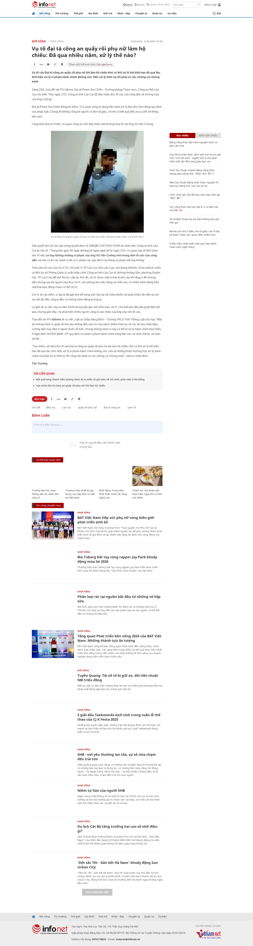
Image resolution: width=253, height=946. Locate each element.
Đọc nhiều (182, 135)
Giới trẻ (107, 13)
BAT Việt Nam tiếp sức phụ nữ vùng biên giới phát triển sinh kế (115, 519)
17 (212, 173)
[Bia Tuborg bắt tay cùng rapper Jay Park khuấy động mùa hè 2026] (53, 565)
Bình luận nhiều (208, 135)
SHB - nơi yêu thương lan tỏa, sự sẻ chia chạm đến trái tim (116, 756)
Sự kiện (172, 13)
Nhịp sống (57, 41)
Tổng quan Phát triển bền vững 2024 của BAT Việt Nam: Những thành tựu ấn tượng (119, 638)
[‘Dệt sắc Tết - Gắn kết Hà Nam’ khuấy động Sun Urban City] (53, 870)
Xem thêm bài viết (97, 892)
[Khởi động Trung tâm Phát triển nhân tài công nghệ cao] (114, 476)
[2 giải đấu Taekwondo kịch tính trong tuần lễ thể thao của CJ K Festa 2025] (53, 723)
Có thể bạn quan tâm (48, 459)
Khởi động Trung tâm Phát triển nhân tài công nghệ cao (113, 494)
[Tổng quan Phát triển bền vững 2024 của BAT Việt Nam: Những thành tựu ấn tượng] (53, 644)
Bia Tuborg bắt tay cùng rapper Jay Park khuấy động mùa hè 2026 (117, 559)
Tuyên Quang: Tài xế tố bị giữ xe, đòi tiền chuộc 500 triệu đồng (117, 677)
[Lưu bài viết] (62, 64)
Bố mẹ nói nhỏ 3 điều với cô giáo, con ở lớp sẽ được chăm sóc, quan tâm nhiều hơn (194, 233)
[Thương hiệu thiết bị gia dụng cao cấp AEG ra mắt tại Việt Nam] (80, 476)
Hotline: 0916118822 (160, 4)
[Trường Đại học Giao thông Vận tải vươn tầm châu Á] (47, 476)
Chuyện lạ (141, 13)
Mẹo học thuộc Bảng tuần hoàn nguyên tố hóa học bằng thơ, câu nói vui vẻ (194, 184)
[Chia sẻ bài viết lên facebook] (34, 64)
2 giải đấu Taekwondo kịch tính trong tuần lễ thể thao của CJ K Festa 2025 (118, 717)
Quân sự (157, 13)
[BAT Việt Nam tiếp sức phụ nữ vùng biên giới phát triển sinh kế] (53, 525)
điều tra (50, 407)
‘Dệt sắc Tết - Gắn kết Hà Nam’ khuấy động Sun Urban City (117, 864)
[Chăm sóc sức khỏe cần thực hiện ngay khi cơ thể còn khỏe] (147, 476)
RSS (219, 13)
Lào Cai (66, 407)
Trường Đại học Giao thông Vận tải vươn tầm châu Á (45, 494)
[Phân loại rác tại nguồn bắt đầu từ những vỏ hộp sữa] (53, 604)
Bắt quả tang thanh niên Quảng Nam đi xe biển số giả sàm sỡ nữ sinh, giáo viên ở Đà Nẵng (90, 379)
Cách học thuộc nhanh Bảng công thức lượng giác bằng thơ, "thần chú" (192, 172)
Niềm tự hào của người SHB (101, 790)
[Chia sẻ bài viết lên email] (48, 64)
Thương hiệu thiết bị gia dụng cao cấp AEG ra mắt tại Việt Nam (80, 494)
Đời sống (44, 13)
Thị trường (61, 13)
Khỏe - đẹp (123, 13)
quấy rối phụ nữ (87, 407)
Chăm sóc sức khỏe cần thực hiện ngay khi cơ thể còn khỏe (147, 494)
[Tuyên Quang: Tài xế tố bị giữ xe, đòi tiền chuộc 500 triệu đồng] (53, 683)
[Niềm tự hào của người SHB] (53, 798)
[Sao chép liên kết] (55, 64)
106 (179, 210)
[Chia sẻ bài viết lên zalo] (41, 64)
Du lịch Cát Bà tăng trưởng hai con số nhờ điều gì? (117, 828)
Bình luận (40, 399)
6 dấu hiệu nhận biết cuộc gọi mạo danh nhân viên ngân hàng (193, 245)
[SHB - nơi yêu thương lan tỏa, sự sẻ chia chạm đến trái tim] (53, 762)
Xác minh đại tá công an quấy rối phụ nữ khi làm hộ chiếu (70, 385)
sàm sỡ (132, 407)
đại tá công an (112, 407)
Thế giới (78, 13)
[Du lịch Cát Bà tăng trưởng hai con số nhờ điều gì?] (53, 834)
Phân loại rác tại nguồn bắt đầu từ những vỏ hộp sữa (119, 598)
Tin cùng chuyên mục (48, 505)
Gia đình (93, 13)
